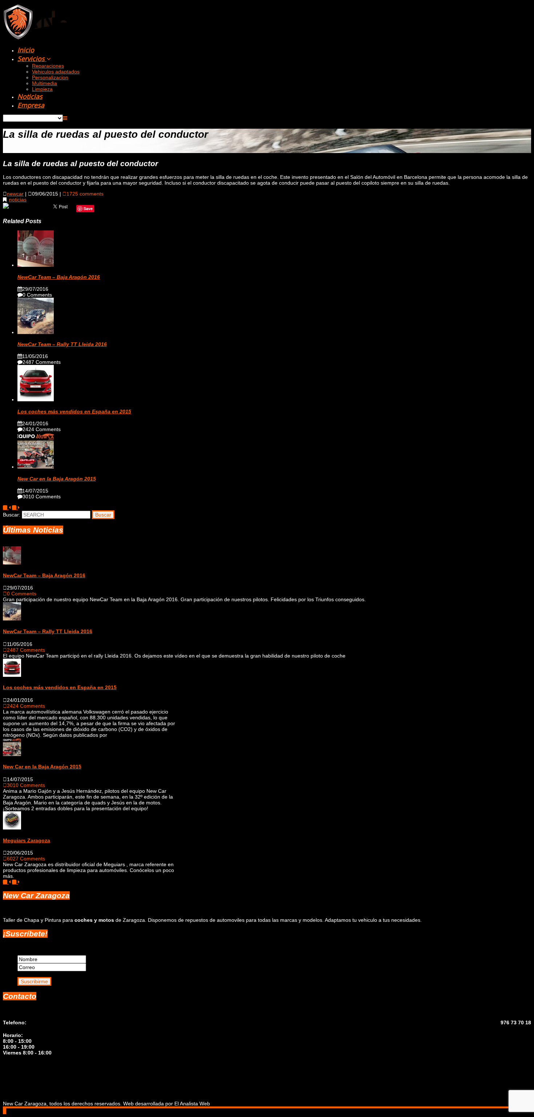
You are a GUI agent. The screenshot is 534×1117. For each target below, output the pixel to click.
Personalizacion (50, 77)
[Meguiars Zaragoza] (12, 828)
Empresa (30, 105)
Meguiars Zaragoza (26, 840)
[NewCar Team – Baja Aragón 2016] (35, 265)
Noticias (30, 96)
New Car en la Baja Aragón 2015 (56, 479)
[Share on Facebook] (6, 208)
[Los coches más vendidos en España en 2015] (35, 399)
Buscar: (11, 515)
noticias (18, 199)
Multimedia (44, 83)
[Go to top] (4, 1111)
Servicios (31, 58)
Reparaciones (48, 66)
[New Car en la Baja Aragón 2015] (35, 467)
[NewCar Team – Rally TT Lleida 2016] (35, 332)
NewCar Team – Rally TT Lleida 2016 (62, 344)
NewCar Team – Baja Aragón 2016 (58, 277)
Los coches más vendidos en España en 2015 (74, 411)
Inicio (25, 49)
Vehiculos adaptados (56, 72)
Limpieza (42, 89)
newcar (15, 194)
